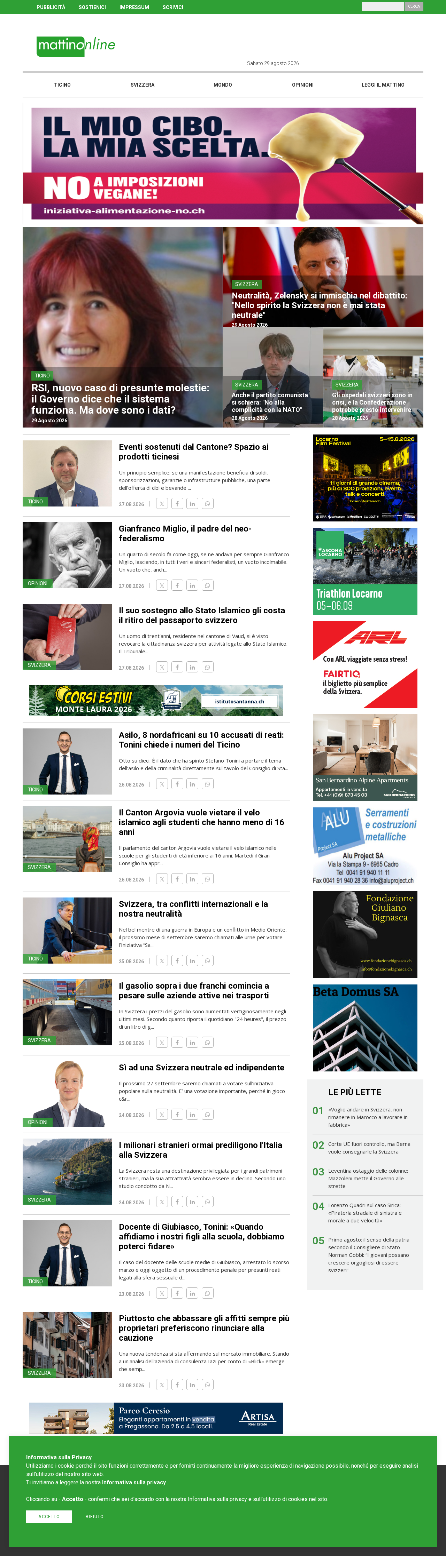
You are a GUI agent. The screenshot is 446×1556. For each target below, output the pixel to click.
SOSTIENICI (92, 7)
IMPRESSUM (134, 7)
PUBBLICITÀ (51, 7)
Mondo (223, 85)
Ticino (62, 85)
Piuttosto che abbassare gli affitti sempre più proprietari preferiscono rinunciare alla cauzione (204, 1328)
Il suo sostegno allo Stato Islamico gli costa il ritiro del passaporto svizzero (202, 615)
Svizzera (142, 85)
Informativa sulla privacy (134, 1482)
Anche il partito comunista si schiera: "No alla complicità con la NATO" (270, 402)
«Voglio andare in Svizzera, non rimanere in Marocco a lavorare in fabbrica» (368, 1117)
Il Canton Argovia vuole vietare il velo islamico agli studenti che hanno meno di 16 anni (201, 822)
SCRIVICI (173, 7)
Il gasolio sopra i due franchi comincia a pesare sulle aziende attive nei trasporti (194, 990)
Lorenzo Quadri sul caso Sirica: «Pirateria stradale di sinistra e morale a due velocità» (365, 1213)
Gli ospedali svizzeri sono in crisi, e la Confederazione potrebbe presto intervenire (372, 402)
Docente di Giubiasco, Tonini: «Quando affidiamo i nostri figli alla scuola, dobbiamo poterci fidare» (201, 1236)
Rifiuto (95, 1516)
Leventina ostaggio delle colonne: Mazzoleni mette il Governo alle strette (368, 1178)
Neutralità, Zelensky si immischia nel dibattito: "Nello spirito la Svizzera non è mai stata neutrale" (319, 305)
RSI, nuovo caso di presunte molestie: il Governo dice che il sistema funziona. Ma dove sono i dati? (120, 399)
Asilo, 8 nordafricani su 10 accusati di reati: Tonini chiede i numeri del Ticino (201, 740)
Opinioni (303, 85)
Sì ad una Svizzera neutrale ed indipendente (201, 1067)
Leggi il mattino (383, 85)
